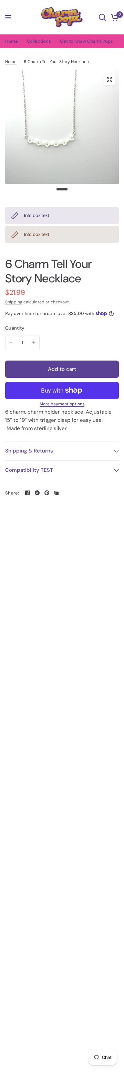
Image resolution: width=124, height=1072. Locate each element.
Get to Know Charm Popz (86, 41)
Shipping (13, 302)
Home (11, 41)
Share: (12, 493)
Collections (39, 41)
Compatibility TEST (29, 470)
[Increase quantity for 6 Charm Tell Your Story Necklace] (33, 342)
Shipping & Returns (29, 450)
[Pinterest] (47, 493)
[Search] (102, 17)
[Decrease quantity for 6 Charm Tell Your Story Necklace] (11, 342)
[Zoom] (109, 79)
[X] (37, 493)
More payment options (62, 404)
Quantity (14, 328)
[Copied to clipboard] (56, 493)
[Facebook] (27, 493)
